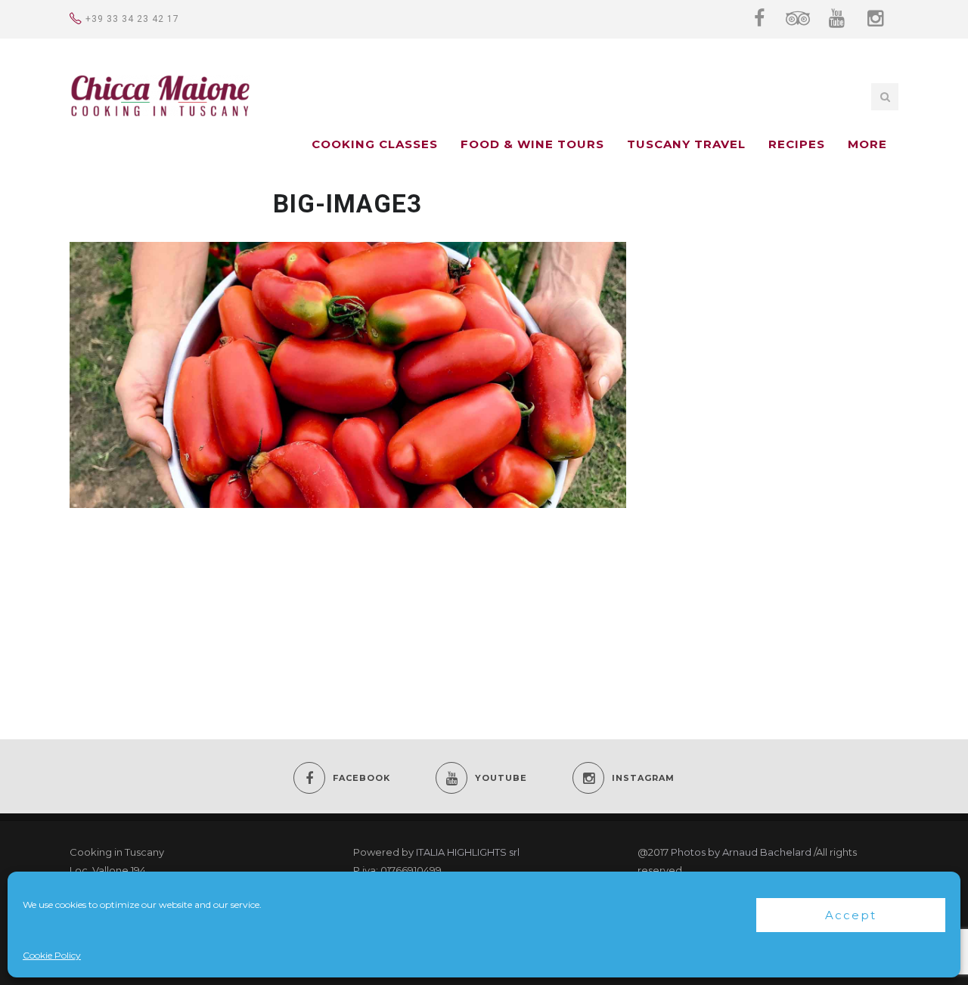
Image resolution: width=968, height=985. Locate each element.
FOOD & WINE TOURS (532, 144)
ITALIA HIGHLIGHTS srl (468, 852)
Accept (850, 915)
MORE (867, 144)
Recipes (796, 144)
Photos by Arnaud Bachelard (741, 852)
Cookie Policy (52, 955)
